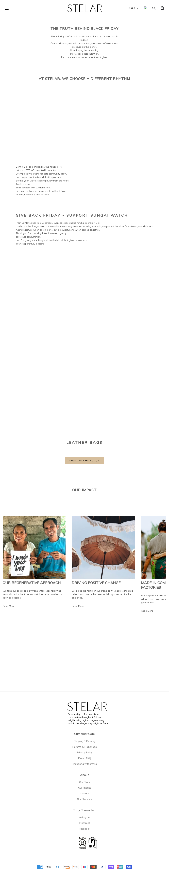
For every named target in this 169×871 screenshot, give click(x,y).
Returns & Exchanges (84, 746)
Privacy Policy (84, 752)
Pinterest (84, 823)
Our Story (84, 782)
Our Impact (84, 787)
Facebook (84, 828)
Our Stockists (84, 799)
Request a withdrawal (84, 763)
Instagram (84, 817)
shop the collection (84, 460)
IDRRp (132, 8)
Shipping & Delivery (85, 741)
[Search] (154, 8)
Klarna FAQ (84, 758)
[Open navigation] (7, 8)
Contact (84, 793)
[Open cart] (162, 8)
